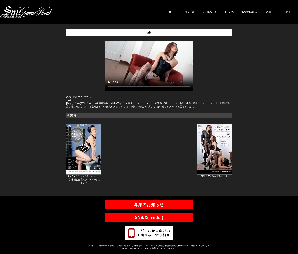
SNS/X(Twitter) (249, 12)
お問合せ (288, 12)
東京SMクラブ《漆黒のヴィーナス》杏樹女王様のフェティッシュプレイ (84, 179)
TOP (169, 12)
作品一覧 (189, 12)
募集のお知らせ (149, 204)
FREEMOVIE (229, 12)
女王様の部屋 (209, 12)
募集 (268, 12)
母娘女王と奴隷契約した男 (214, 176)
